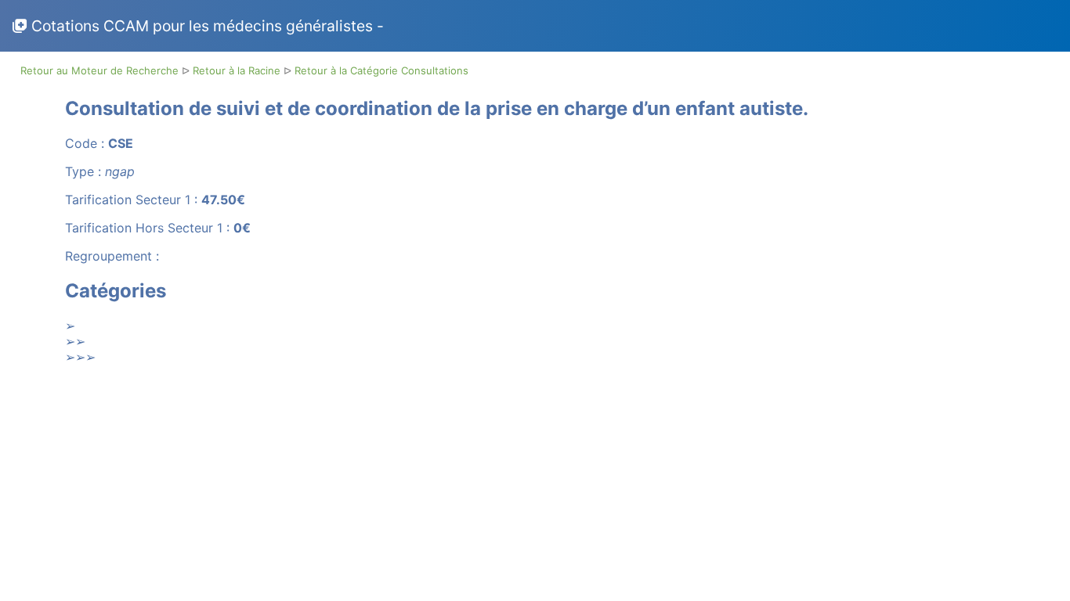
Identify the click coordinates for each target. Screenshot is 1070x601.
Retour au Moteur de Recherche (101, 70)
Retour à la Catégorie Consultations (381, 70)
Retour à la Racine (238, 70)
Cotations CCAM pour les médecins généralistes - (207, 25)
